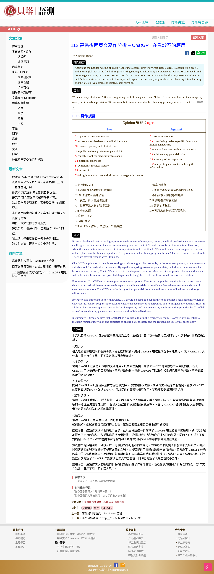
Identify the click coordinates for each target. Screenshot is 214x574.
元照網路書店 (135, 538)
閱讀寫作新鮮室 (22, 92)
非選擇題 (23, 61)
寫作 (15, 138)
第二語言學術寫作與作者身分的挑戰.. (35, 238)
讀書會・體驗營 (86, 534)
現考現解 (141, 22)
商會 (20, 118)
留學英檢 (23, 87)
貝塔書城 (178, 22)
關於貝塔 (60, 542)
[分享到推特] (193, 54)
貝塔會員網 (199, 22)
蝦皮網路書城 (135, 546)
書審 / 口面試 (20, 72)
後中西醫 (23, 82)
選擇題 (22, 56)
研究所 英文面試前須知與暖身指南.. (34, 197)
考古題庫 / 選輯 (21, 51)
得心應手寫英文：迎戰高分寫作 (92, 491)
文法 (15, 149)
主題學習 (20, 542)
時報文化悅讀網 (137, 555)
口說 (15, 154)
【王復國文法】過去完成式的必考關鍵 (93, 481)
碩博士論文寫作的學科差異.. (29, 223)
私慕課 (159, 22)
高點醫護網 (184, 546)
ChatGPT (107, 507)
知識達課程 (184, 551)
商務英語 (17, 67)
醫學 (20, 113)
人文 (20, 123)
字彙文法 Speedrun (24, 97)
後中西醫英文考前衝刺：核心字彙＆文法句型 (100, 495)
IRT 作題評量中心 (187, 555)
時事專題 (17, 46)
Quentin (87, 507)
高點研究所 (184, 538)
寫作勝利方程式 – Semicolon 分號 (33, 260)
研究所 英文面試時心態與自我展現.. (34, 192)
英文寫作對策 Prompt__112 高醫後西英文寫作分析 (112, 518)
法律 (20, 108)
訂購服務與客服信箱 (68, 551)
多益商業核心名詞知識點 (27, 159)
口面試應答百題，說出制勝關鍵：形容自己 (39, 266)
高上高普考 (184, 542)
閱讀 (15, 133)
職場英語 (20, 534)
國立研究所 (25, 77)
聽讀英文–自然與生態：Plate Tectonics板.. (38, 177)
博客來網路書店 (137, 542)
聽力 (15, 144)
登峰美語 (183, 534)
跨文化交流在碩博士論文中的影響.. (34, 243)
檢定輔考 (20, 538)
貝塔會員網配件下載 (68, 546)
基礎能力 (20, 546)
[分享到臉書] (187, 54)
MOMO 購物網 (136, 551)
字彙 (15, 128)
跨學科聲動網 (20, 103)
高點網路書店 (135, 534)
